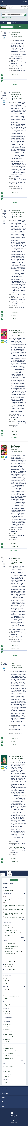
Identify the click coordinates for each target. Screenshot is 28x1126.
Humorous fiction (9, 953)
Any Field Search (9, 1024)
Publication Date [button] (7, 975)
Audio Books (8, 928)
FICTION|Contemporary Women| (12, 1055)
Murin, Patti (7, 967)
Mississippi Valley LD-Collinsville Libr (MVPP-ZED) (13, 914)
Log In (25, 1)
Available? (15, 74)
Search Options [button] (6, 17)
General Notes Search (10, 1034)
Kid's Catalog (14, 1122)
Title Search (8, 1026)
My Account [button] (5, 1102)
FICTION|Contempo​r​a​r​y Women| (12, 951)
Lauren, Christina (9, 962)
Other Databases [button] (7, 1079)
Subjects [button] (5, 940)
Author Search (8, 1029)
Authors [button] (5, 958)
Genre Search (8, 1039)
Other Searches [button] (6, 1021)
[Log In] (23, 1)
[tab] (21, 26)
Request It (15, 81)
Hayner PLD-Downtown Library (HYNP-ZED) (14, 910)
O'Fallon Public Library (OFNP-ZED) (13, 917)
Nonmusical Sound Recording (12, 932)
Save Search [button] (14, 880)
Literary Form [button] (6, 1008)
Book (6, 925)
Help (3, 1106)
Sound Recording (9, 935)
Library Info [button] (5, 1093)
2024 (6, 980)
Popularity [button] (5, 986)
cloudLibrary (8, 964)
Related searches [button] (7, 1017)
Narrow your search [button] (8, 883)
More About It (15, 78)
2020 (6, 983)
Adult (6, 998)
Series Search (8, 1042)
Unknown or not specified (11, 996)
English (7, 1005)
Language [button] (5, 1001)
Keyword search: (5, 11)
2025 (6, 978)
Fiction (6, 1011)
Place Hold (15, 434)
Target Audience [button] (7, 993)
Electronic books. (9, 948)
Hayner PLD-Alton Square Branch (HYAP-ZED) (15, 906)
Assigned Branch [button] (7, 893)
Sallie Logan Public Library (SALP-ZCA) (14, 899)
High (6, 989)
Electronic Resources (10, 930)
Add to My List (13, 84)
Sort (2, 25)
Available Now (8, 890)
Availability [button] (5, 887)
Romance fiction (9, 943)
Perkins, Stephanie (9, 969)
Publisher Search (9, 1037)
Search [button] (3, 1097)
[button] (21, 26)
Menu (3, 3)
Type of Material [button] (7, 922)
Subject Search (8, 1032)
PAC (6, 1083)
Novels (6, 1013)
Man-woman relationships (11, 946)
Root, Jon (7, 972)
